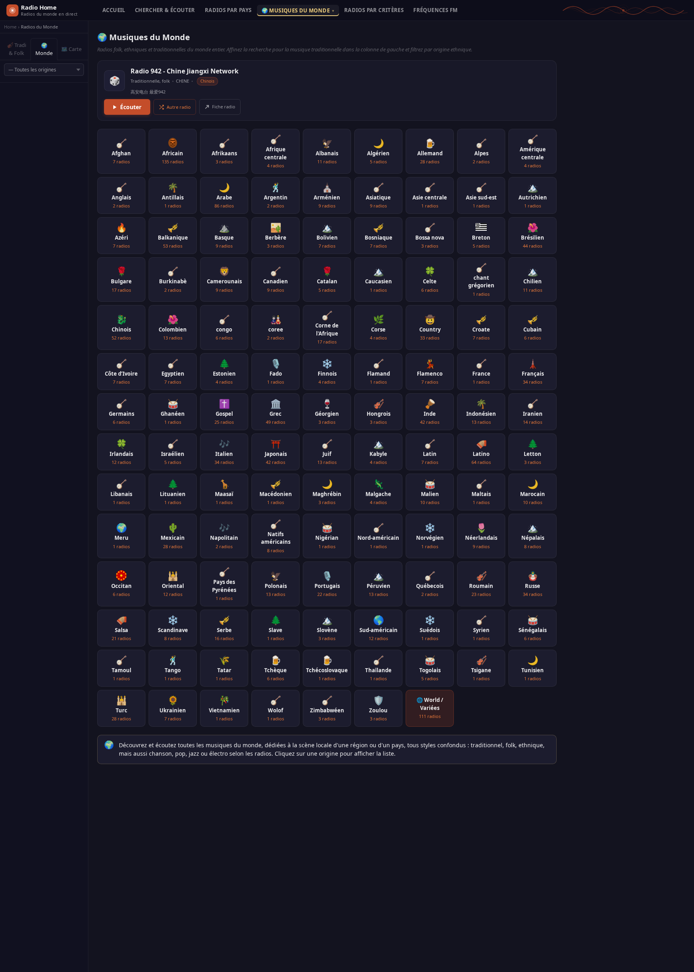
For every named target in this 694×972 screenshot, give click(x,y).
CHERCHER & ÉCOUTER (165, 10)
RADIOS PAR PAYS (228, 10)
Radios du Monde (39, 27)
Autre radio (179, 107)
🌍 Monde (44, 49)
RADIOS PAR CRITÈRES (374, 10)
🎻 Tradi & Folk (16, 49)
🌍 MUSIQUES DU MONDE (298, 10)
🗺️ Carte (71, 49)
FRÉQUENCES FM (435, 10)
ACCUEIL (113, 10)
